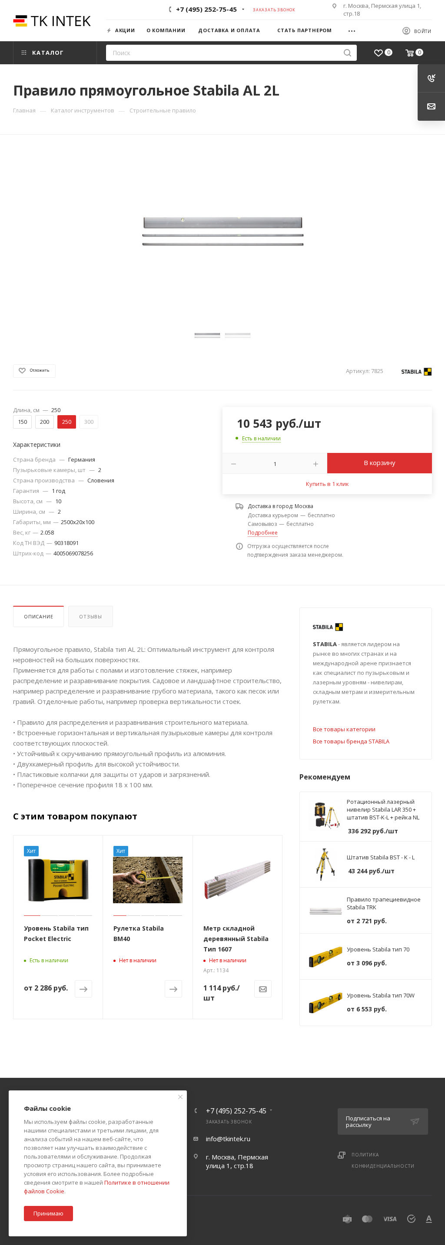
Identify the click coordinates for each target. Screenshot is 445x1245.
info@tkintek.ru (228, 1138)
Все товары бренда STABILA (351, 741)
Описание (38, 616)
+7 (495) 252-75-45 (206, 9)
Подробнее (263, 532)
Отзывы (90, 616)
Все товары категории (344, 729)
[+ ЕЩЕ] (355, 30)
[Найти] (347, 53)
